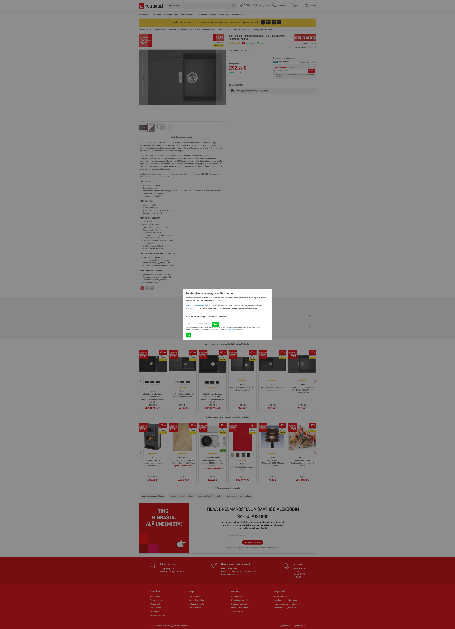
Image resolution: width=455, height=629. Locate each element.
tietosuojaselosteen (229, 329)
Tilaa (215, 324)
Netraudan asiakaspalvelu (196, 306)
